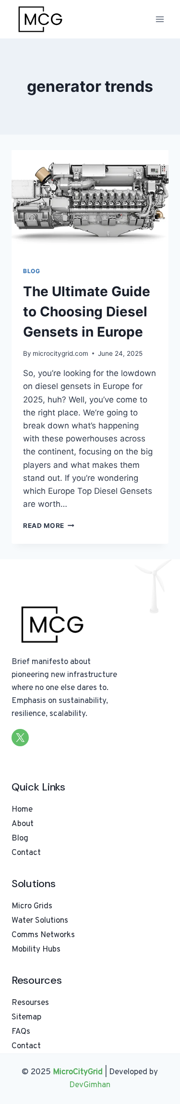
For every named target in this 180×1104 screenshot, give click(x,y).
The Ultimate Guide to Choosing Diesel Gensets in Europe (86, 311)
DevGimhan (89, 1085)
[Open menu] (159, 19)
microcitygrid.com (60, 353)
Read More (48, 525)
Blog (31, 271)
